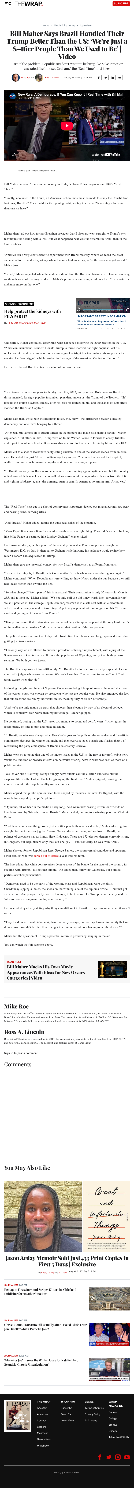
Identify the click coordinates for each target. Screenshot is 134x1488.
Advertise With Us (119, 1437)
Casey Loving (47, 1272)
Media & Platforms (64, 25)
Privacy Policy (92, 1414)
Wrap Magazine (116, 1403)
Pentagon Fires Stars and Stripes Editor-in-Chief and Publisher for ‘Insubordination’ (40, 1291)
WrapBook (43, 1445)
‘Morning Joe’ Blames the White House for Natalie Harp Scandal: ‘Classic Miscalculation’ (41, 1362)
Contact (41, 1420)
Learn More (67, 1420)
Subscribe (121, 3)
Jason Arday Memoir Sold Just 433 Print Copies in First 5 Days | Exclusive (67, 1261)
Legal (89, 1401)
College (113, 1418)
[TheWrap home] (29, 4)
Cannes (113, 1412)
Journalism (86, 25)
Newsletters (44, 1439)
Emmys (113, 1424)
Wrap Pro (68, 1401)
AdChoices (91, 1420)
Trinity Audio (37, 170)
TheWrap (43, 1401)
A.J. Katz (63, 1272)
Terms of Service (94, 1407)
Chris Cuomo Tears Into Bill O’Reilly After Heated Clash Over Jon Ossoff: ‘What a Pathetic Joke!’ (45, 1327)
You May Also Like (27, 1167)
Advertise (42, 1414)
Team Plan (67, 1414)
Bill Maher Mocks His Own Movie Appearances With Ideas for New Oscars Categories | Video (46, 972)
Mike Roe (25, 77)
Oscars (113, 1430)
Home (46, 25)
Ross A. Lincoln (52, 77)
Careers (41, 1426)
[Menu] (8, 4)
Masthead (42, 1433)
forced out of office (46, 855)
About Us (42, 1407)
